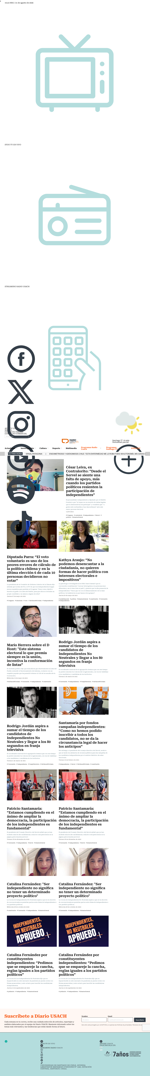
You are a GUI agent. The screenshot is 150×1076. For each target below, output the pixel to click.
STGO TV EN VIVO (13, 144)
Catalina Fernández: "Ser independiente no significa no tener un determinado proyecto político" (30, 889)
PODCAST (135, 448)
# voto (25, 600)
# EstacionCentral (82, 599)
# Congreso (10, 600)
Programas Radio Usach (89, 448)
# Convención (103, 599)
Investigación (27, 448)
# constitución (93, 599)
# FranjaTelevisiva (85, 681)
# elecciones (19, 600)
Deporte (56, 448)
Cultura (43, 448)
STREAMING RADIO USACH (17, 286)
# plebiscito (10, 991)
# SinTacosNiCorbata (35, 600)
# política (73, 599)
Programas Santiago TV (112, 448)
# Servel (72, 764)
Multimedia (71, 448)
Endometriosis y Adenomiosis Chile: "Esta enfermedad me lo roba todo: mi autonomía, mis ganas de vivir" (56, 454)
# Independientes (47, 600)
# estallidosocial (64, 599)
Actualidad (10, 448)
